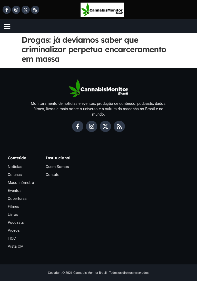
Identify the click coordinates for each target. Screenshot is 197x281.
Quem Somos (57, 166)
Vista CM (16, 246)
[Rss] (35, 10)
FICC (12, 238)
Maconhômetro (21, 182)
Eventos (15, 190)
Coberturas (17, 198)
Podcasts (16, 222)
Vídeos (14, 230)
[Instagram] (16, 10)
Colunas (15, 174)
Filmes (13, 206)
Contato (53, 174)
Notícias (15, 166)
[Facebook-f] (7, 10)
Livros (13, 214)
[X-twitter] (26, 10)
